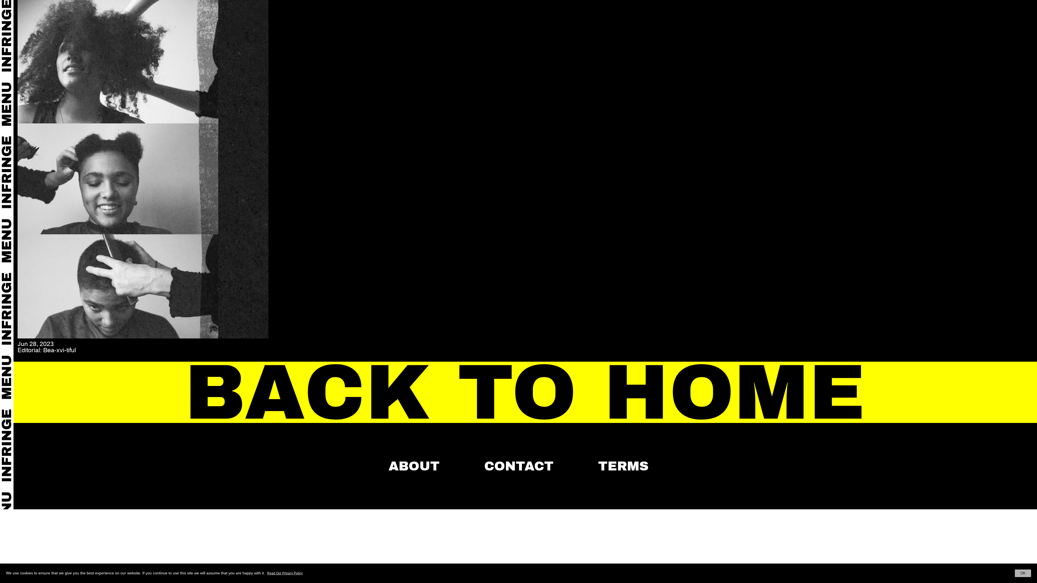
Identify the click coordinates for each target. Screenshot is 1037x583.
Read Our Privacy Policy (285, 573)
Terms (623, 466)
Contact (519, 466)
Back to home (525, 392)
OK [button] (1023, 573)
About (414, 466)
